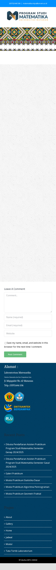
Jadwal (9, 537)
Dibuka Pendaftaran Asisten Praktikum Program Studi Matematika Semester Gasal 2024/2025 (28, 462)
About (9, 517)
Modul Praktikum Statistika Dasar (23, 480)
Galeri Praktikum (14, 473)
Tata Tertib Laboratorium (19, 550)
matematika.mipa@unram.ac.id (35, 3)
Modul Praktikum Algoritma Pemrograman (27, 486)
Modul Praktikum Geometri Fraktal (23, 493)
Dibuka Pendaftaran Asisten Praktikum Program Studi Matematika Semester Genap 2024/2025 (26, 448)
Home (9, 530)
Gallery (9, 523)
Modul (9, 544)
